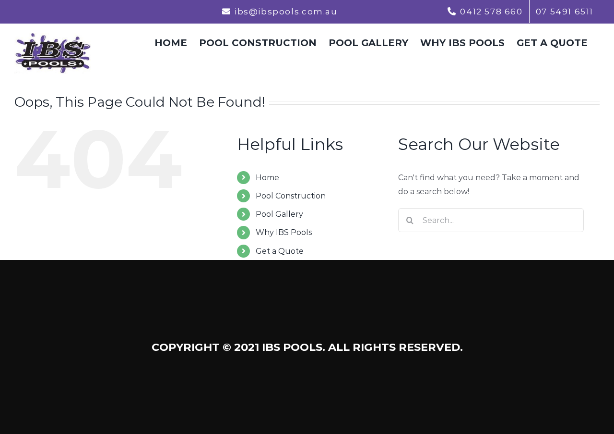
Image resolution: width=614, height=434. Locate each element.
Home (267, 177)
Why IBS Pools (284, 232)
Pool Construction (291, 195)
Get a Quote (280, 251)
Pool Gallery (279, 214)
